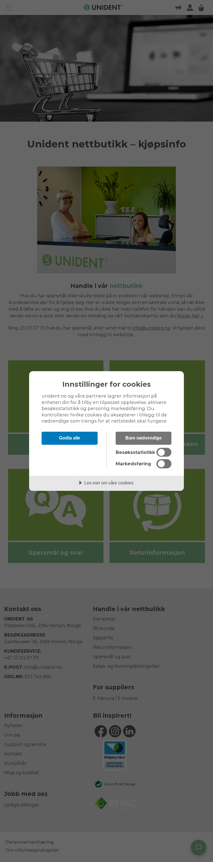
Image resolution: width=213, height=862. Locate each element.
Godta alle (69, 437)
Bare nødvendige (143, 437)
